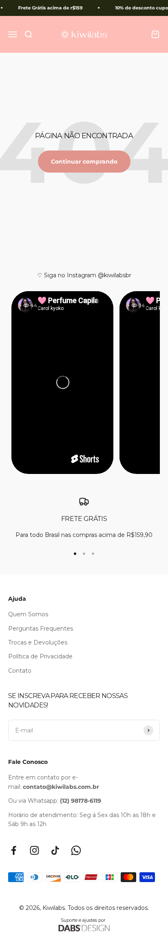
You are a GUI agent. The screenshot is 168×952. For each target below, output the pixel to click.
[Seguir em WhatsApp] (76, 850)
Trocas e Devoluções (37, 642)
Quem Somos (28, 614)
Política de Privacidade (40, 656)
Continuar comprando (84, 161)
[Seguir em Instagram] (34, 850)
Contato (19, 670)
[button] (62, 382)
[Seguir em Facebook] (13, 850)
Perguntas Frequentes (40, 628)
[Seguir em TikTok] (55, 850)
